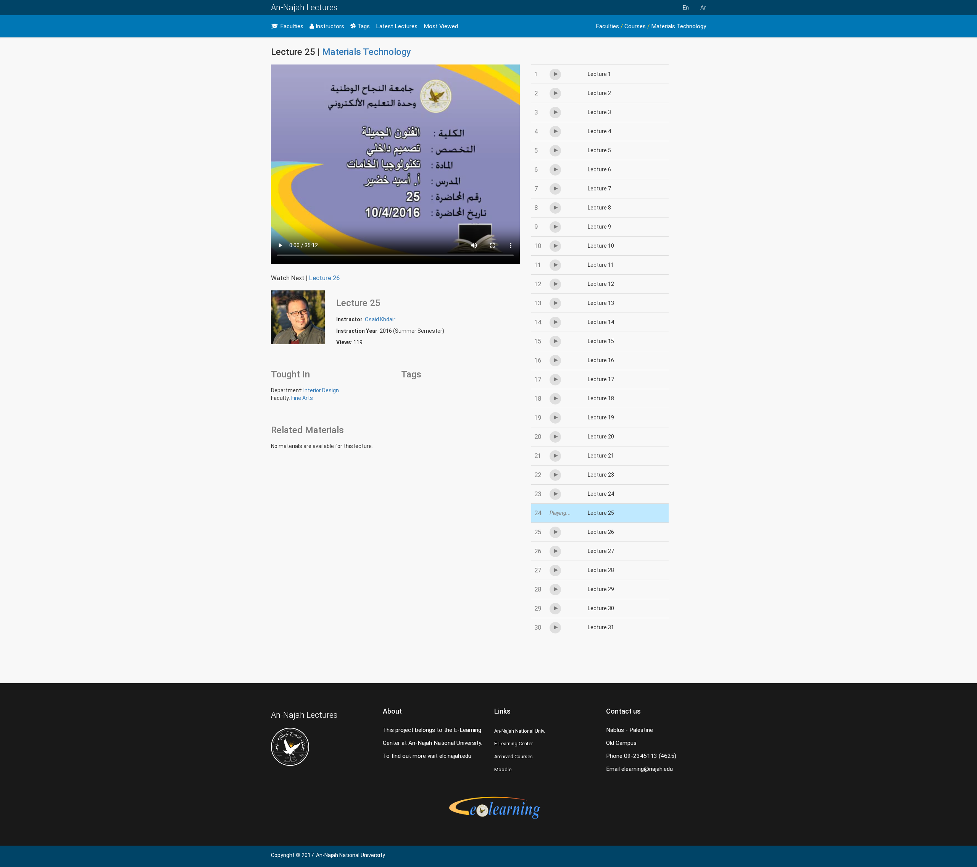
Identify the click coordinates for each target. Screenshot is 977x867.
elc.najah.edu (455, 756)
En (686, 7)
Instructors (329, 26)
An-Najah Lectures (304, 7)
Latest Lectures (397, 26)
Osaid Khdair (380, 319)
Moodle (502, 769)
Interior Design (321, 390)
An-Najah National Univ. (519, 731)
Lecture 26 (324, 278)
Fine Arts (302, 398)
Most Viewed (441, 26)
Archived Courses (513, 756)
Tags (363, 26)
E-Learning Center (513, 743)
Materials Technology (678, 26)
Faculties (291, 26)
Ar (703, 7)
